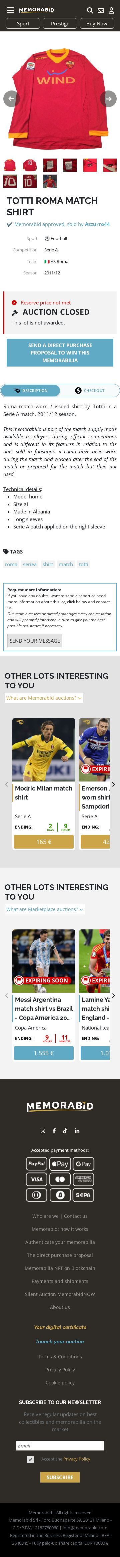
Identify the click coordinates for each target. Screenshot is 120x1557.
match (66, 564)
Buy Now (96, 23)
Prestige (60, 23)
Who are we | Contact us (60, 1216)
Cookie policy (60, 1382)
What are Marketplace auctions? (42, 909)
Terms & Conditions (60, 1356)
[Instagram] (43, 1131)
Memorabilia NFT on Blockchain (60, 1268)
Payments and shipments (60, 1281)
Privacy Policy (60, 1369)
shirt (48, 564)
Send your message (35, 640)
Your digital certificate (60, 1327)
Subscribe (60, 1477)
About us (60, 1307)
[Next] (113, 784)
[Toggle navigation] (10, 10)
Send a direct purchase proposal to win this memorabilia (60, 353)
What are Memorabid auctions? (42, 698)
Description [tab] (35, 390)
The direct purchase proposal (60, 1255)
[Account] (111, 10)
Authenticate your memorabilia (60, 1242)
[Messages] (100, 10)
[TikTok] (65, 1131)
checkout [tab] (94, 390)
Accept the (65, 1459)
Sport (23, 23)
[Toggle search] (90, 10)
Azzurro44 (97, 224)
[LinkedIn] (77, 1131)
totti (83, 564)
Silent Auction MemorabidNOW (60, 1294)
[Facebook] (54, 1131)
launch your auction (60, 1342)
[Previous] (6, 784)
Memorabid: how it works (60, 1229)
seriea (30, 564)
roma (11, 564)
